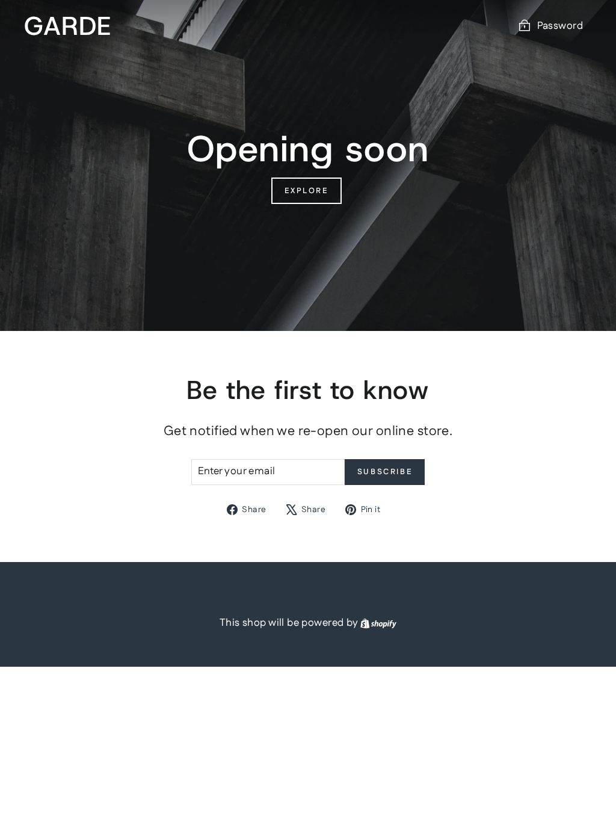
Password (560, 26)
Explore (306, 190)
